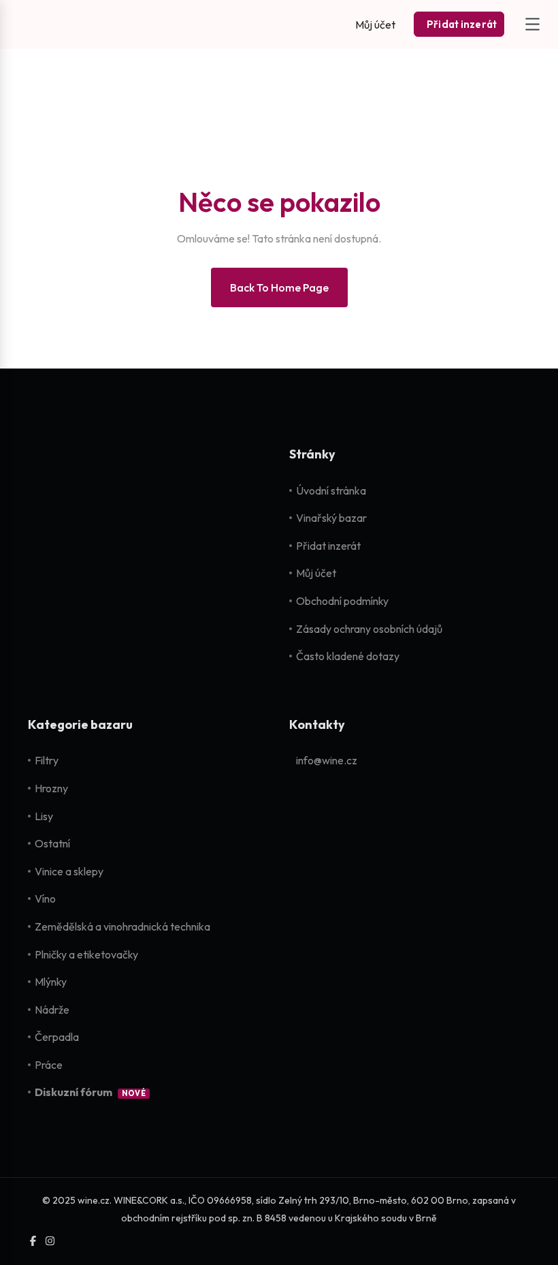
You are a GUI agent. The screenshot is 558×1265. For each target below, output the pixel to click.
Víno (45, 898)
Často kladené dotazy (347, 656)
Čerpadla (57, 1037)
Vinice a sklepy (69, 871)
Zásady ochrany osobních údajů (369, 629)
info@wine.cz (326, 760)
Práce (49, 1065)
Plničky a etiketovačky (86, 954)
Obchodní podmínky (342, 601)
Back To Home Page (279, 287)
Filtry (47, 760)
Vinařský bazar (331, 518)
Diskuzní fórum (73, 1092)
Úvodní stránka (331, 490)
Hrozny (51, 788)
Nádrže (52, 1009)
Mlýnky (51, 981)
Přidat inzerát (328, 545)
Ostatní (52, 843)
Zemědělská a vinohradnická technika (122, 926)
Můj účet (316, 573)
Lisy (44, 816)
